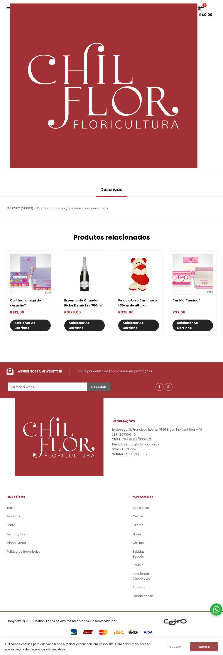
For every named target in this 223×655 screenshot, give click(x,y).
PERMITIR (204, 646)
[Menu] (8, 6)
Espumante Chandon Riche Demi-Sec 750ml (82, 303)
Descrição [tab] (111, 189)
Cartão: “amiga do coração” (25, 303)
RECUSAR (174, 646)
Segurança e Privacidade (47, 649)
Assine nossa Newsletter (40, 371)
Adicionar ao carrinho (24, 325)
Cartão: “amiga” (186, 300)
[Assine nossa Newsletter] (10, 371)
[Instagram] (168, 387)
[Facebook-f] (159, 387)
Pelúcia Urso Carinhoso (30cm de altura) (137, 303)
